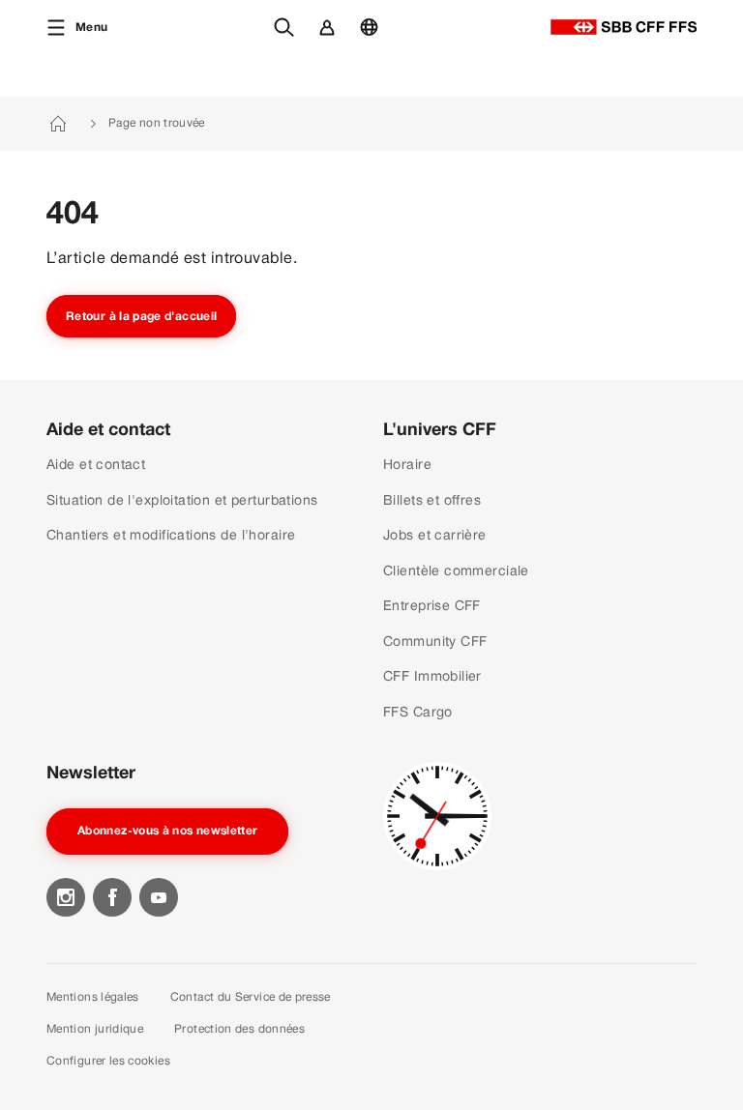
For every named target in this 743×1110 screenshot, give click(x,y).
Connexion (331, 37)
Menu (91, 27)
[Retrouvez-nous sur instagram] (65, 897)
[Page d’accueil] (623, 27)
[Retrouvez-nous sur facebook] (112, 897)
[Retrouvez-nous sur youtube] (158, 897)
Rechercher (289, 37)
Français (374, 37)
